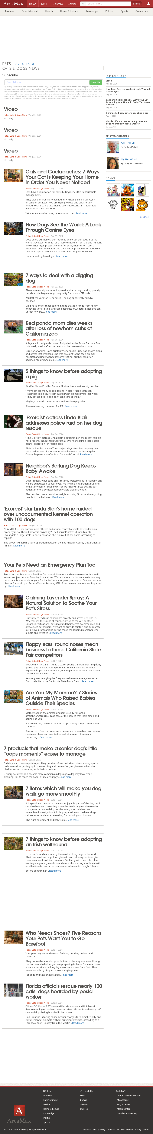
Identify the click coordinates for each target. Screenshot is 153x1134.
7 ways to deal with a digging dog (59, 277)
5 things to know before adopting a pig (64, 373)
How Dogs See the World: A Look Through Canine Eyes (63, 226)
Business (9, 11)
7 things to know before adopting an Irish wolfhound (64, 841)
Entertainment (30, 11)
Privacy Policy (99, 1129)
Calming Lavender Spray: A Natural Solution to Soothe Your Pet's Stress (61, 602)
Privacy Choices (142, 1129)
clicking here (71, 98)
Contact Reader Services (129, 1095)
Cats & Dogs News (18, 115)
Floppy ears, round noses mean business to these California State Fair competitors (63, 649)
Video (11, 108)
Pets (6, 115)
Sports (124, 11)
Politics (109, 11)
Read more (81, 213)
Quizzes (84, 1108)
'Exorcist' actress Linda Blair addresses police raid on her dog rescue (64, 422)
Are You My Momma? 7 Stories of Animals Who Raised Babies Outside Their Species (61, 697)
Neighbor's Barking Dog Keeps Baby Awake (61, 467)
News (83, 1095)
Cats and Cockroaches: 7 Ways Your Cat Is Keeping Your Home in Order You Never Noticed (62, 176)
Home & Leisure (69, 11)
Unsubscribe (127, 1129)
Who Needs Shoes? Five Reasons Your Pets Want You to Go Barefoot (63, 938)
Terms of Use (113, 1129)
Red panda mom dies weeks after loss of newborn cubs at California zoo (59, 328)
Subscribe (95, 82)
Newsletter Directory (127, 1113)
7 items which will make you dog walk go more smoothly (63, 790)
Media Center (123, 1108)
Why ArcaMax (123, 1104)
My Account (122, 1099)
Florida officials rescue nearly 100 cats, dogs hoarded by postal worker (64, 991)
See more (145, 216)
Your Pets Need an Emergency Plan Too (49, 564)
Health (49, 11)
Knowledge (91, 11)
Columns (84, 1104)
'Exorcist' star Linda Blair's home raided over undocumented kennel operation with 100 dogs (48, 513)
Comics (83, 1099)
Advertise (86, 1129)
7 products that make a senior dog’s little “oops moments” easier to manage (50, 750)
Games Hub (142, 11)
